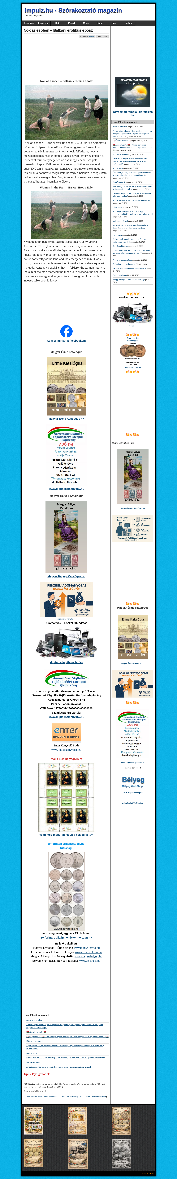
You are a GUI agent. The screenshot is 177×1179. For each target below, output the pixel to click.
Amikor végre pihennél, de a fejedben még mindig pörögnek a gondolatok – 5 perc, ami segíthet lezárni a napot (132, 133)
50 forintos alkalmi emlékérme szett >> (66, 937)
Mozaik (72, 23)
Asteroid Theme (148, 1173)
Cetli (57, 23)
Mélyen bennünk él (120, 221)
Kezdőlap (29, 23)
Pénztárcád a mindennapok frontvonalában (130, 268)
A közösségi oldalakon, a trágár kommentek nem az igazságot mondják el (58, 1067)
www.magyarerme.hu (87, 947)
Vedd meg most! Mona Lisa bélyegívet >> (66, 834)
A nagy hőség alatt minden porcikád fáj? (129, 280)
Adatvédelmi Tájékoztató (132, 803)
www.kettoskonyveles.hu (66, 749)
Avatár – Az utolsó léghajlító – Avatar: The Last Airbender (83, 1097)
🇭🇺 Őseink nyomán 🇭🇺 (36, 1032)
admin (91, 37)
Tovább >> (133, 326)
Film (114, 23)
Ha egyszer (117, 235)
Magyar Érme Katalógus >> (66, 418)
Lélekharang (117, 207)
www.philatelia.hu (89, 960)
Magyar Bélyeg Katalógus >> (66, 576)
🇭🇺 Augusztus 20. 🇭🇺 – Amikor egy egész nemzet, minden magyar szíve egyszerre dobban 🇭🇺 (67, 1037)
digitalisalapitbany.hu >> (66, 662)
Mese (86, 23)
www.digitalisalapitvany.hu (66, 488)
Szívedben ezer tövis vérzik (124, 264)
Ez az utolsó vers (120, 275)
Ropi (99, 23)
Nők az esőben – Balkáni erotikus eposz (58, 30)
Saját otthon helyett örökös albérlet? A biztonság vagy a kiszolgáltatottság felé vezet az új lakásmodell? (132, 161)
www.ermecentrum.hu (88, 952)
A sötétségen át (33, 1062)
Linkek (128, 23)
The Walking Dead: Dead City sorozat (42, 1097)
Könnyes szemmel (34, 1041)
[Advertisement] (66, 59)
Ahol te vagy (31, 1053)
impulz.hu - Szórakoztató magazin (73, 10)
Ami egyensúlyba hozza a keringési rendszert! (132, 200)
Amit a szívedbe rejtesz (122, 260)
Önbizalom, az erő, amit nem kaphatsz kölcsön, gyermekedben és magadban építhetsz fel (65, 1058)
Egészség (43, 23)
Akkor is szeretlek (34, 1020)
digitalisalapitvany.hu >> (66, 619)
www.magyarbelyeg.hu (88, 956)
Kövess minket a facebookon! (66, 340)
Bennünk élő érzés (120, 246)
